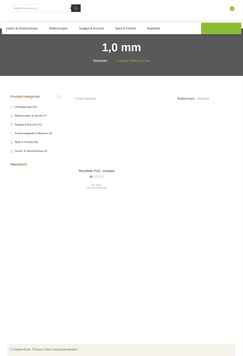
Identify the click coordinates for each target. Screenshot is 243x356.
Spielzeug (77, 278)
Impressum (135, 257)
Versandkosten (99, 187)
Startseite (100, 61)
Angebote (153, 28)
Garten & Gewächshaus (22, 28)
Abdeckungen (58, 28)
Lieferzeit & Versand (141, 285)
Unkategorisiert (26, 106)
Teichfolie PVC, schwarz (96, 171)
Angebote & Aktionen (85, 285)
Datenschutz (136, 264)
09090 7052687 (25, 280)
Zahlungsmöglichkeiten (143, 278)
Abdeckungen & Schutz (31, 115)
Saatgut (76, 271)
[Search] (76, 8)
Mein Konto (78, 309)
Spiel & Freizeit (125, 28)
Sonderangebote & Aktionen (33, 133)
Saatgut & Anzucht (91, 28)
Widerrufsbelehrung (141, 292)
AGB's (132, 271)
